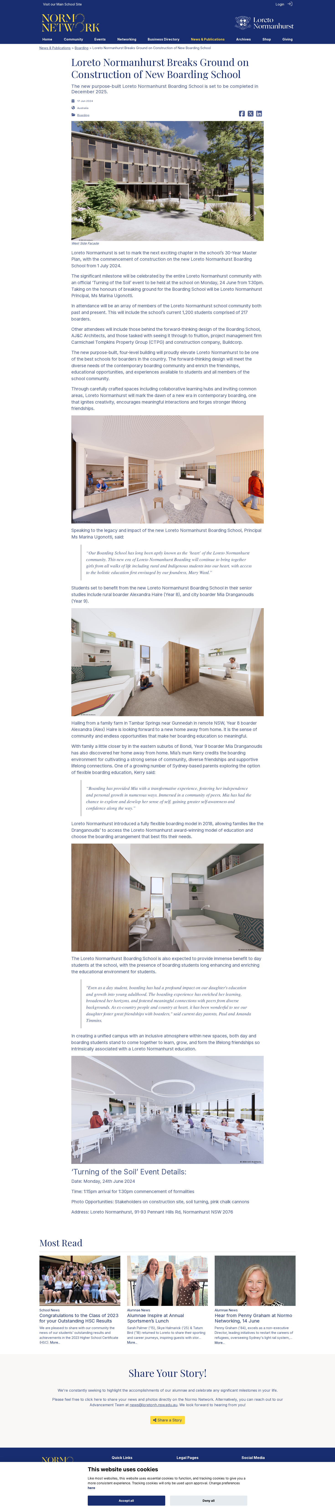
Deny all (209, 1500)
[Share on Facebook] (242, 115)
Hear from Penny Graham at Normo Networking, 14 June (253, 1318)
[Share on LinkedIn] (259, 115)
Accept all (126, 1500)
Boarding (81, 48)
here (91, 1488)
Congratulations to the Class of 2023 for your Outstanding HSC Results (79, 1318)
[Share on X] (250, 115)
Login (280, 4)
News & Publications (55, 48)
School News (49, 1310)
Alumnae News (138, 1310)
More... (55, 1342)
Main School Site (69, 4)
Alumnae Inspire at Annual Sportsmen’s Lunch (155, 1318)
